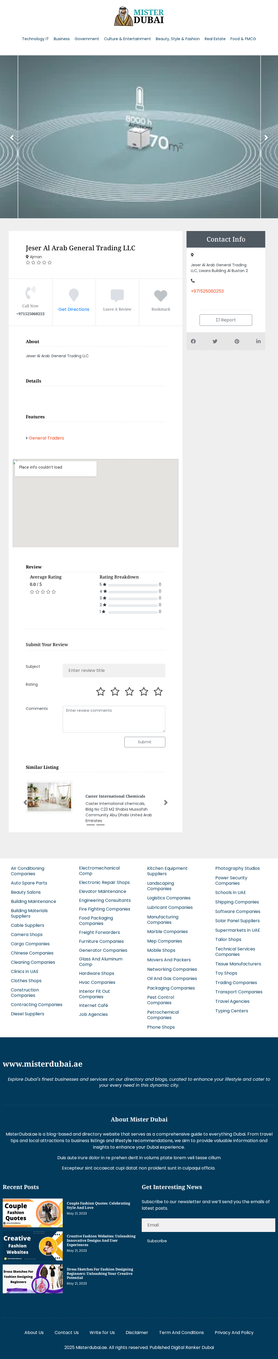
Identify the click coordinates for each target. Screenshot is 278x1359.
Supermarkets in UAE (237, 929)
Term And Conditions (181, 1331)
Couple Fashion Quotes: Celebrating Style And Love (98, 1204)
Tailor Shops (228, 938)
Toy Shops (226, 972)
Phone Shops (161, 1026)
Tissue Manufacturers (238, 962)
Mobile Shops (161, 949)
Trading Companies (236, 981)
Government (87, 39)
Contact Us (67, 1331)
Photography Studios (237, 867)
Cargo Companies (30, 943)
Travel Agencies (232, 1000)
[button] (25, 801)
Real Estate (215, 39)
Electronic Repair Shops (104, 881)
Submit (144, 742)
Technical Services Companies (235, 950)
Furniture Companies (101, 940)
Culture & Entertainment (127, 39)
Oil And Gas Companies (172, 977)
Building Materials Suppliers (29, 912)
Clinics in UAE (25, 970)
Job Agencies (93, 1013)
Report (228, 320)
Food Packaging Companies (96, 919)
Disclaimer (137, 1331)
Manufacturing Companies (162, 918)
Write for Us (102, 1331)
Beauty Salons (26, 891)
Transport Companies (239, 991)
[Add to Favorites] (160, 299)
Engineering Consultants (105, 899)
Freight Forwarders (99, 931)
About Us (34, 1331)
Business (62, 39)
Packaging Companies (171, 987)
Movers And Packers (169, 959)
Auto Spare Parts (29, 882)
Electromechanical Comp (99, 870)
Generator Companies (103, 949)
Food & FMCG (243, 39)
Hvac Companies (97, 981)
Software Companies (237, 910)
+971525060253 (207, 291)
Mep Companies (164, 940)
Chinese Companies (32, 952)
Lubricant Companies (170, 906)
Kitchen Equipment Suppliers (167, 870)
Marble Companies (167, 930)
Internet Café (93, 1004)
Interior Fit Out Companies (94, 992)
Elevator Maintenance (102, 890)
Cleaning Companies (33, 961)
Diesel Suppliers (27, 1013)
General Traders (46, 438)
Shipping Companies (237, 901)
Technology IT (35, 39)
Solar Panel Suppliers (237, 919)
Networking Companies (172, 968)
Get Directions (73, 309)
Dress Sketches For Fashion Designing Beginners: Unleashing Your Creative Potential (100, 1272)
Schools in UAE (230, 891)
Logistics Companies (169, 897)
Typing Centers (231, 1009)
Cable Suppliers (27, 924)
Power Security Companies (231, 879)
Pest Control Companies (160, 999)
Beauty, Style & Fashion (178, 39)
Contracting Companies (36, 1003)
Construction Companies (25, 991)
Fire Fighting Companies (104, 908)
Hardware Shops (96, 972)
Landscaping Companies (160, 885)
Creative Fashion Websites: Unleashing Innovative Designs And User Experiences (101, 1239)
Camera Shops (27, 933)
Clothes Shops (26, 979)
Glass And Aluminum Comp (100, 960)
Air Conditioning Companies (27, 870)
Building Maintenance (33, 900)
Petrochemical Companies (163, 1014)
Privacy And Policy (234, 1331)
